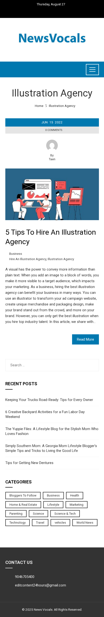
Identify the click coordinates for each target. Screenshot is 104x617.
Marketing (76, 504)
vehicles (60, 522)
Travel (40, 522)
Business (15, 254)
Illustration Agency (61, 259)
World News (84, 522)
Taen (52, 159)
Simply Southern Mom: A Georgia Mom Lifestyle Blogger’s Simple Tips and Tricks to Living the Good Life (51, 448)
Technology (17, 522)
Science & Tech (65, 513)
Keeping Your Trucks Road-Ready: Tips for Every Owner (49, 400)
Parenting (15, 513)
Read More (85, 339)
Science (38, 513)
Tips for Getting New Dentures (29, 463)
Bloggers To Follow (23, 495)
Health (74, 495)
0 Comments (53, 130)
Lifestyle (53, 504)
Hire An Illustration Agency (27, 259)
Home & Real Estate (23, 504)
